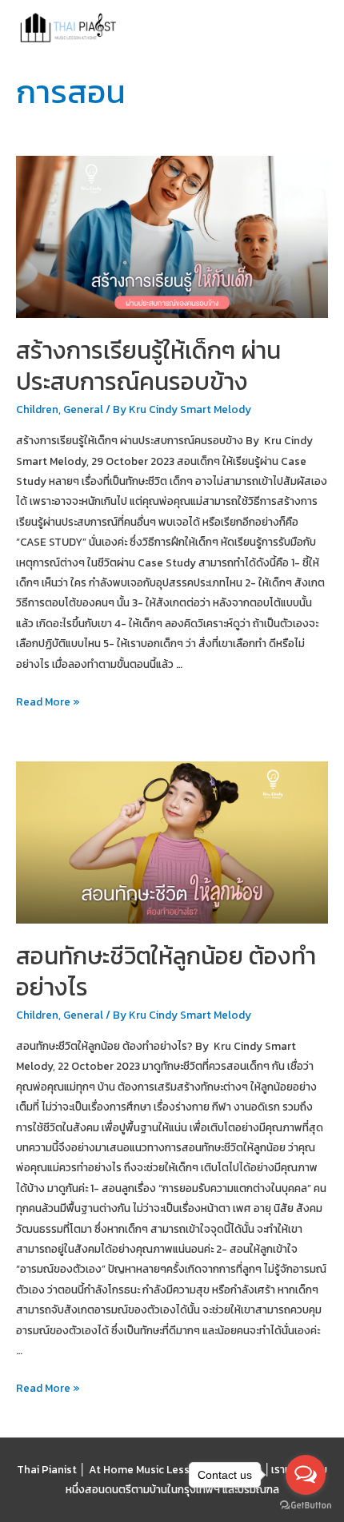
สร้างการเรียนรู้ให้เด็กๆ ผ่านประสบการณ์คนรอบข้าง (148, 365)
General (83, 409)
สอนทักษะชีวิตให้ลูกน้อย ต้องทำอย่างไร (166, 971)
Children (37, 409)
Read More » (48, 702)
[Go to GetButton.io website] (305, 1505)
